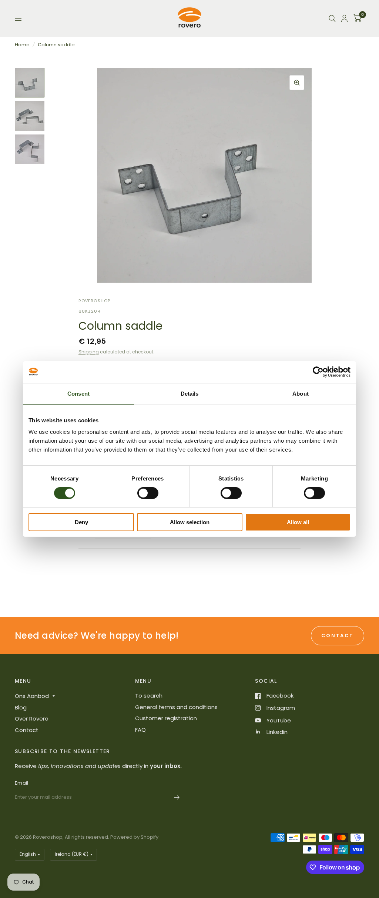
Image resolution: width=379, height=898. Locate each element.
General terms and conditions (176, 707)
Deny (81, 522)
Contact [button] (337, 635)
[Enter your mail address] (176, 797)
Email (21, 782)
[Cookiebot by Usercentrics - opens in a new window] (318, 372)
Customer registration (166, 718)
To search (148, 695)
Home (22, 44)
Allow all (298, 522)
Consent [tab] (78, 393)
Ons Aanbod (32, 696)
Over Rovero (31, 718)
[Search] (332, 18)
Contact (26, 730)
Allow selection (189, 522)
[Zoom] (296, 82)
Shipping (88, 352)
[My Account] (344, 18)
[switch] (147, 493)
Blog (21, 707)
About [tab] (300, 393)
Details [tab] (190, 393)
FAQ (140, 730)
